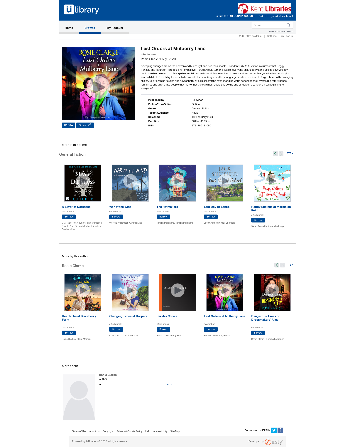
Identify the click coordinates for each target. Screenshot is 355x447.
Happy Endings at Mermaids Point (271, 209)
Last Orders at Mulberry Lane (224, 317)
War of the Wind (120, 207)
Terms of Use (79, 431)
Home (72, 28)
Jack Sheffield (211, 222)
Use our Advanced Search (281, 31)
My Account (114, 28)
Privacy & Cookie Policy (129, 431)
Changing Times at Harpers (128, 317)
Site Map (175, 431)
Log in (289, 36)
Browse (89, 28)
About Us (94, 431)
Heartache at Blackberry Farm (79, 318)
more (168, 384)
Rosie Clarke (149, 59)
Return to (235, 16)
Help (281, 36)
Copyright (108, 431)
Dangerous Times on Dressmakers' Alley (265, 318)
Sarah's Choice (167, 317)
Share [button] (83, 125)
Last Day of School (217, 207)
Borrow (68, 125)
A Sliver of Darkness (76, 207)
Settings (272, 36)
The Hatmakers (167, 207)
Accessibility (160, 431)
